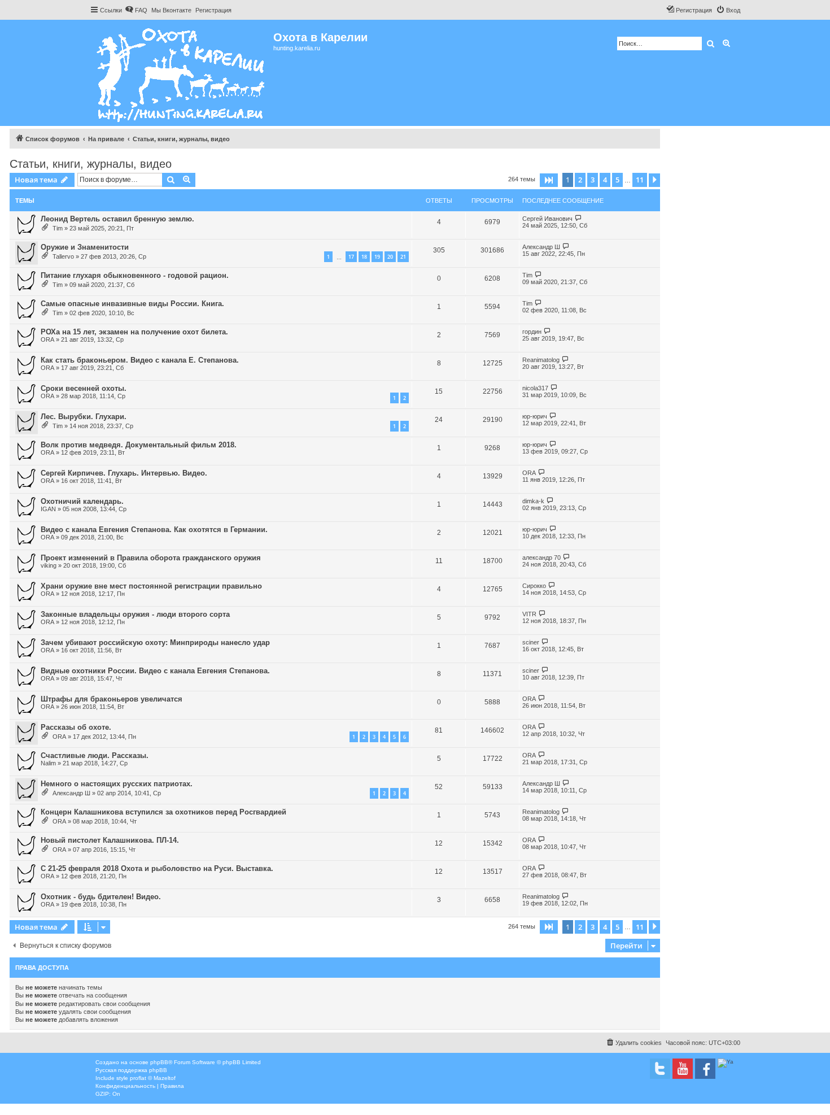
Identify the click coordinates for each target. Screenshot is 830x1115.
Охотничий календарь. (82, 501)
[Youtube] (682, 1069)
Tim (58, 228)
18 (364, 256)
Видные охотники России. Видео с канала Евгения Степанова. (155, 671)
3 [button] (593, 180)
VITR (529, 614)
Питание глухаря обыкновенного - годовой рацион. (135, 275)
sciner (530, 642)
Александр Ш (541, 246)
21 (403, 256)
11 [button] (640, 180)
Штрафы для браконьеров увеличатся (111, 699)
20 (390, 256)
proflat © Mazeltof (153, 1078)
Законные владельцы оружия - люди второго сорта (135, 614)
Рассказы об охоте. (76, 727)
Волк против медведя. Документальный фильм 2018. (139, 445)
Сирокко (534, 585)
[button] (549, 180)
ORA (47, 339)
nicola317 (535, 388)
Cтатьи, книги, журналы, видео (91, 164)
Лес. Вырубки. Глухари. (83, 416)
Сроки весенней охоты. (83, 388)
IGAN (48, 509)
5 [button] (617, 180)
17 (351, 256)
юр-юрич (534, 416)
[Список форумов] (181, 73)
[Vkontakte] (660, 1069)
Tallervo (63, 256)
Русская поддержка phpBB (131, 1070)
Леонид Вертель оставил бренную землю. (117, 219)
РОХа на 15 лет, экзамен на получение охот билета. (134, 332)
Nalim (48, 763)
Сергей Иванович (547, 218)
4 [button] (605, 180)
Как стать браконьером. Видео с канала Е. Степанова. (140, 360)
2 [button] (580, 180)
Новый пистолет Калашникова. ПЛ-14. (110, 840)
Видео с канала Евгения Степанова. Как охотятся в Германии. (154, 529)
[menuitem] (136, 10)
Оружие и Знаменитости (85, 247)
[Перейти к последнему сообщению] (578, 218)
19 (377, 256)
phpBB (159, 1062)
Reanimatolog (541, 359)
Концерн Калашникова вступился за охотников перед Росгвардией (163, 812)
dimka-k (533, 501)
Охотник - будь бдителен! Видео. (101, 896)
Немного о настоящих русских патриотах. (117, 783)
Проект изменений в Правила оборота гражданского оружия (151, 558)
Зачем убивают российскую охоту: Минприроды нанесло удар (155, 642)
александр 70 (541, 557)
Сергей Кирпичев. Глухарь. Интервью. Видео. (124, 473)
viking (48, 565)
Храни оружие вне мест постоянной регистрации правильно (151, 586)
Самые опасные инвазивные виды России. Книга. (132, 303)
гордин (531, 331)
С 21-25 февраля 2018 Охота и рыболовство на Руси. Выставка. (157, 868)
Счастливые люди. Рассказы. (94, 755)
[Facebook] (705, 1069)
